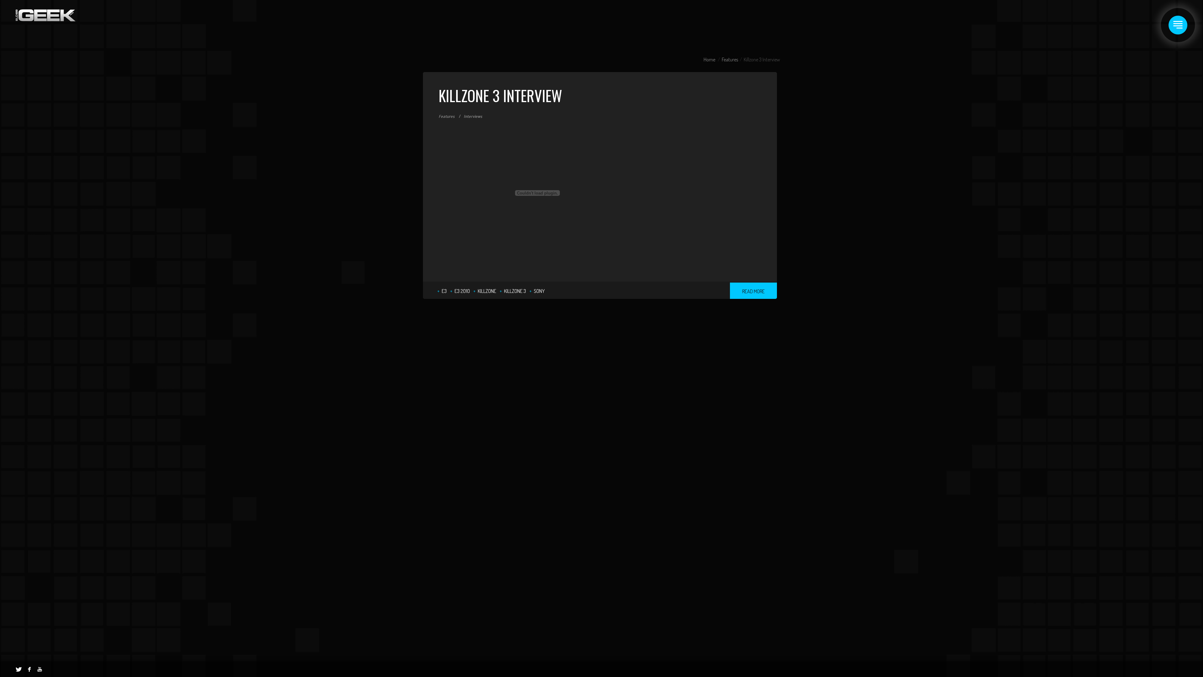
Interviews (473, 116)
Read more (753, 291)
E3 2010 (462, 291)
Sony (539, 291)
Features (730, 59)
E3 (444, 291)
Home (709, 59)
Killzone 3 (515, 291)
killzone (487, 291)
